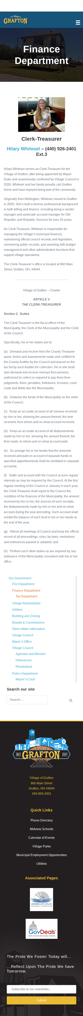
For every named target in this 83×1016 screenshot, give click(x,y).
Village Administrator (26, 603)
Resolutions (24, 666)
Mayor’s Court (25, 679)
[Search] (70, 700)
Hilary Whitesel (24, 148)
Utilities (17, 609)
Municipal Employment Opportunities (41, 855)
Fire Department (23, 584)
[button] (41, 1000)
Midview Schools (41, 829)
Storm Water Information (28, 629)
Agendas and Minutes (31, 654)
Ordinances (23, 660)
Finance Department (26, 590)
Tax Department (26, 596)
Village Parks (41, 846)
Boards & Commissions (28, 622)
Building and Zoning (26, 616)
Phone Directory (41, 820)
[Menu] (78, 22)
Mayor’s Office (22, 641)
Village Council (22, 635)
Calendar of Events (41, 837)
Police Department (25, 673)
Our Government (20, 578)
